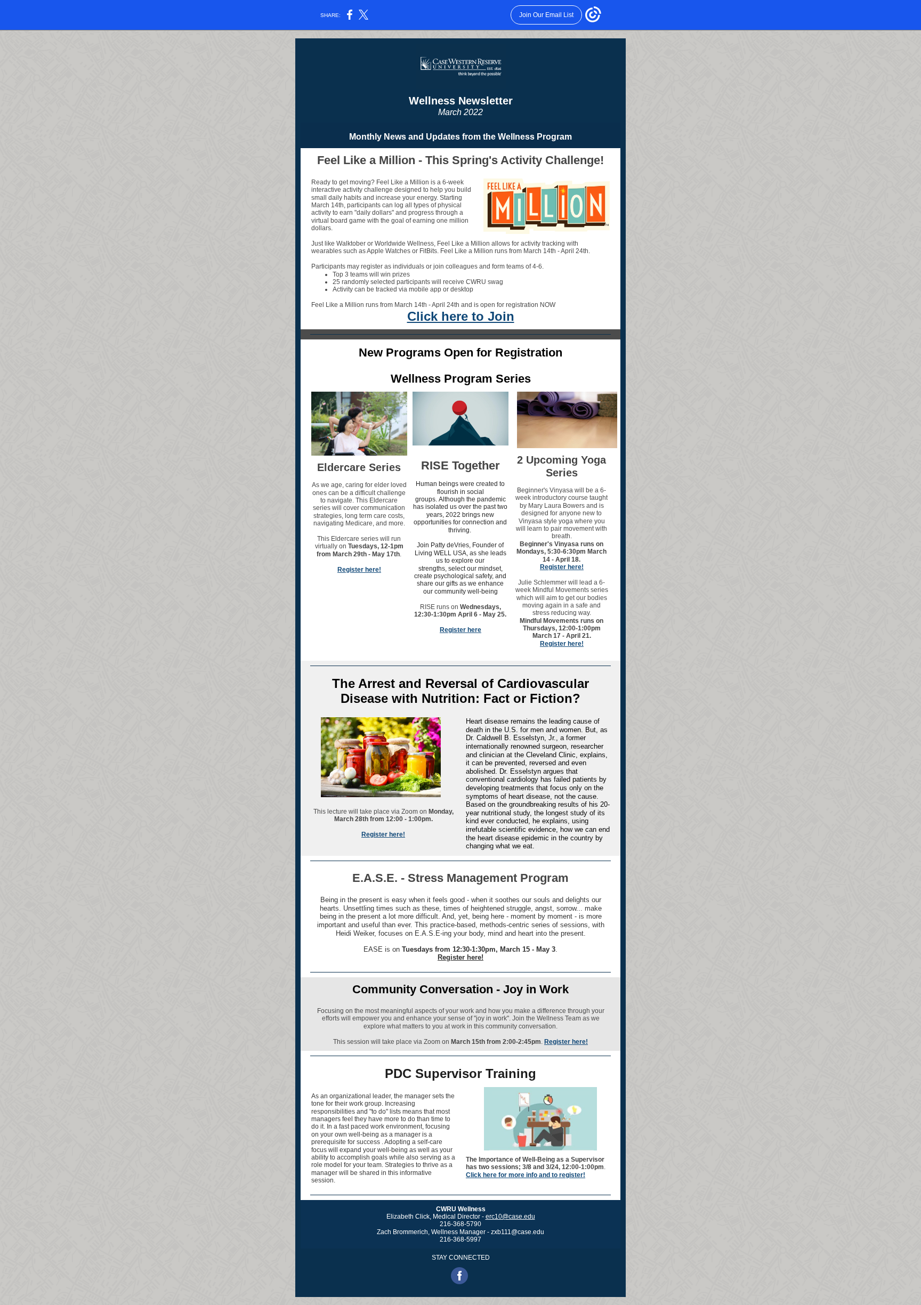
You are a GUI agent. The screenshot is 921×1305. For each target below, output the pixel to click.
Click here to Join (460, 316)
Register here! (359, 569)
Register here (460, 630)
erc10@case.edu (510, 1216)
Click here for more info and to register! (525, 1175)
